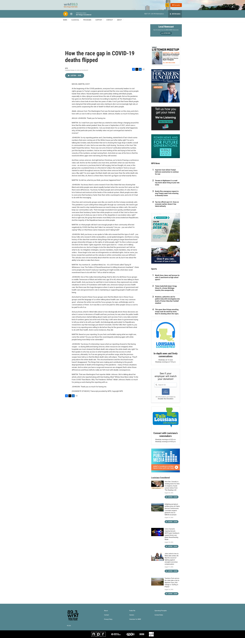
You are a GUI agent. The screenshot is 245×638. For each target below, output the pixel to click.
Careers (131, 615)
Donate (177, 5)
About (119, 20)
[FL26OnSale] (165, 86)
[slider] (74, 14)
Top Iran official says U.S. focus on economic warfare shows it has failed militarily (167, 204)
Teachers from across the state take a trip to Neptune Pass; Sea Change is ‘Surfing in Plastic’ (172, 582)
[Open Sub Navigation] (68, 20)
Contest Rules (159, 615)
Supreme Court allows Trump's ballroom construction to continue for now (167, 172)
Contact (109, 20)
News (65, 20)
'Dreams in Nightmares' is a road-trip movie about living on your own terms (167, 183)
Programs (87, 20)
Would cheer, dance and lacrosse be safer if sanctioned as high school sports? (167, 277)
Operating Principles (161, 610)
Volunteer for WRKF (135, 619)
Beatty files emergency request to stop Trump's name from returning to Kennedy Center (167, 193)
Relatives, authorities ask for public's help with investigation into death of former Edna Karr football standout (167, 300)
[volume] (71, 14)
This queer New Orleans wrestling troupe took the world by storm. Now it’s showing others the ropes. (167, 311)
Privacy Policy (108, 619)
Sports (154, 269)
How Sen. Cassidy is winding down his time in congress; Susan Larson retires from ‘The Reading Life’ (172, 486)
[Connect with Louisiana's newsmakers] (165, 418)
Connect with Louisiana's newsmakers (165, 434)
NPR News (155, 163)
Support (99, 20)
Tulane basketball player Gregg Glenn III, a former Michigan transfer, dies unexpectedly (166, 288)
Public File (132, 610)
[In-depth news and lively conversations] (165, 335)
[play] (65, 14)
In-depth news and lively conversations (165, 355)
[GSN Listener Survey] (165, 118)
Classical (75, 20)
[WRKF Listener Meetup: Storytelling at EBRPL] (165, 55)
